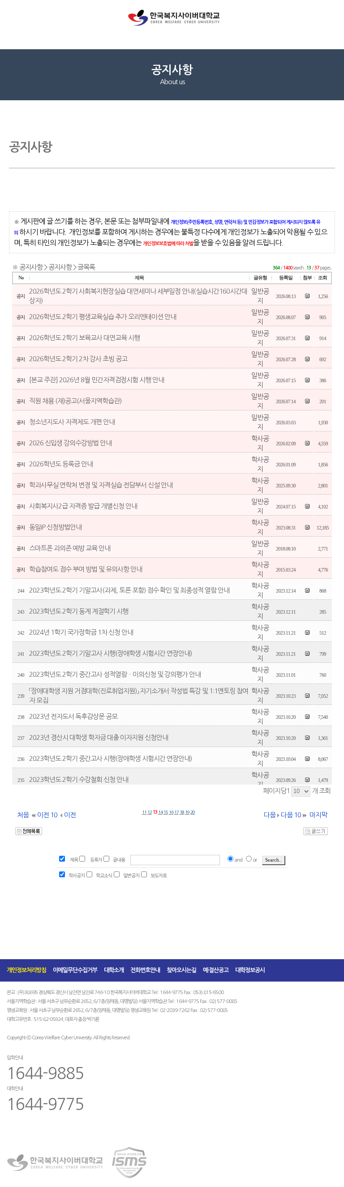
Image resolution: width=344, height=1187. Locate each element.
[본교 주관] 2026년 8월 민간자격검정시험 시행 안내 (96, 379)
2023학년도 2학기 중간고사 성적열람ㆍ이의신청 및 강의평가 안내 (115, 674)
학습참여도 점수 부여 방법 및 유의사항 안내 (85, 569)
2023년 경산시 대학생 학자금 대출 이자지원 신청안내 (98, 737)
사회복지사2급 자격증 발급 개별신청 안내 (83, 506)
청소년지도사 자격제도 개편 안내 (72, 421)
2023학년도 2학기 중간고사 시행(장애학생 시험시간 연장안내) (110, 758)
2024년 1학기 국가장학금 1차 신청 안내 (81, 632)
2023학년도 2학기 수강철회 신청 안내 (78, 779)
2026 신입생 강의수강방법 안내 (70, 443)
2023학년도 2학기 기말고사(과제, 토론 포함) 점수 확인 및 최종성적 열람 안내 (129, 590)
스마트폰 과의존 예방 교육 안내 (69, 548)
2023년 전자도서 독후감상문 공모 (73, 716)
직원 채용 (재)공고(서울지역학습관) (75, 400)
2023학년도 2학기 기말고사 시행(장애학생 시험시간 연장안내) (110, 653)
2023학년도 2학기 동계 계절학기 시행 (78, 611)
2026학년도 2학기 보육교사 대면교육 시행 (84, 337)
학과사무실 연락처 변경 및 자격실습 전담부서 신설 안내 (100, 485)
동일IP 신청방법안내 (55, 527)
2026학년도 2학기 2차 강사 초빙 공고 (78, 358)
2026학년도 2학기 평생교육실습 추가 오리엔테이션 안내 (102, 316)
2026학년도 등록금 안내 (61, 464)
